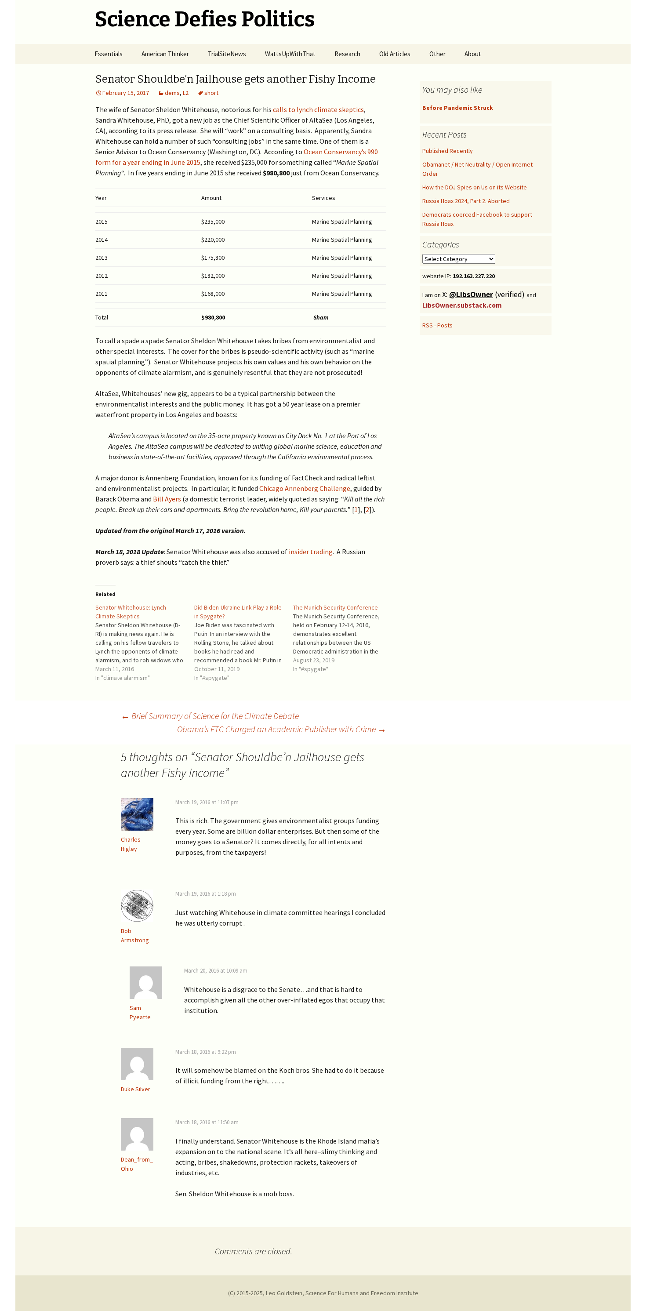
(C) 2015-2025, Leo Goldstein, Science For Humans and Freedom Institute (323, 1293)
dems (172, 93)
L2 (186, 93)
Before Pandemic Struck (457, 108)
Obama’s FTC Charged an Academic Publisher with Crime (281, 728)
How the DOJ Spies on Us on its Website (474, 187)
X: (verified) (484, 294)
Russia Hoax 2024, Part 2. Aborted (466, 201)
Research (347, 54)
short (211, 93)
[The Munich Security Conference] (342, 638)
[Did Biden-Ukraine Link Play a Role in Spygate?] (243, 642)
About (473, 54)
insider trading (311, 551)
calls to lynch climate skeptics (318, 109)
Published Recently (447, 151)
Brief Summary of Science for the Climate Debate (210, 715)
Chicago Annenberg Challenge (304, 488)
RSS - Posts (437, 325)
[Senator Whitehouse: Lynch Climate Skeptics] (144, 642)
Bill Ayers (167, 498)
